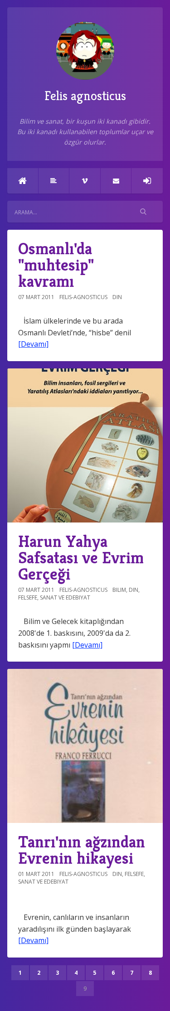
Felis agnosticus (85, 96)
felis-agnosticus (83, 297)
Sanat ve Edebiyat (65, 597)
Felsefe (27, 597)
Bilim (119, 590)
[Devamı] (33, 344)
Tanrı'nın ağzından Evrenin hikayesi (81, 850)
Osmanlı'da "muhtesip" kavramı (56, 264)
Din (117, 297)
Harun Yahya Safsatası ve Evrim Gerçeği (81, 557)
